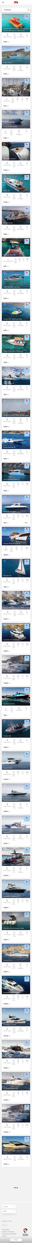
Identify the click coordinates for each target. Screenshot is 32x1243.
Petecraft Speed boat (10, 127)
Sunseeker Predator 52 (10, 1089)
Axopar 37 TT (7, 960)
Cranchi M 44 (7, 768)
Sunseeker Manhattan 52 (11, 992)
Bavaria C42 (7, 575)
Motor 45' (6, 191)
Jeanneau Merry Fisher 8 (11, 479)
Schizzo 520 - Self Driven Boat (12, 319)
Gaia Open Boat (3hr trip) (11, 287)
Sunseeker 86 (7, 672)
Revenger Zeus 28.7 (9, 255)
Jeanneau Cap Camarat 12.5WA (13, 928)
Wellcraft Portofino (9, 159)
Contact (4, 1236)
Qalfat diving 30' (8, 383)
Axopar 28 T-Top (8, 608)
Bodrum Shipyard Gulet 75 (11, 543)
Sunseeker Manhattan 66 (11, 640)
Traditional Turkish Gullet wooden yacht (16, 415)
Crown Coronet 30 (9, 447)
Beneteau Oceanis (9, 95)
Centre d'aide (5, 1229)
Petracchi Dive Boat (9, 511)
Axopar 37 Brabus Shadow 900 (13, 864)
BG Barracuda (7, 223)
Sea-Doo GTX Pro (9, 704)
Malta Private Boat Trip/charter (13, 351)
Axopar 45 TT (7, 832)
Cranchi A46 (7, 736)
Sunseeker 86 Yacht (9, 1121)
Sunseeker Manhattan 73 (11, 896)
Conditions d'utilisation (8, 1231)
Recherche (7, 10)
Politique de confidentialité (9, 1234)
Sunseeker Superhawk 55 (11, 800)
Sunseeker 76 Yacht (9, 1024)
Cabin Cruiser (7, 62)
